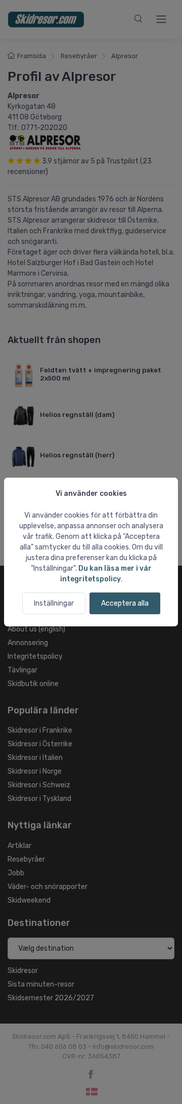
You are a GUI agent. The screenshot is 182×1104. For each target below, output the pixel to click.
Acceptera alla (125, 603)
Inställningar (54, 603)
